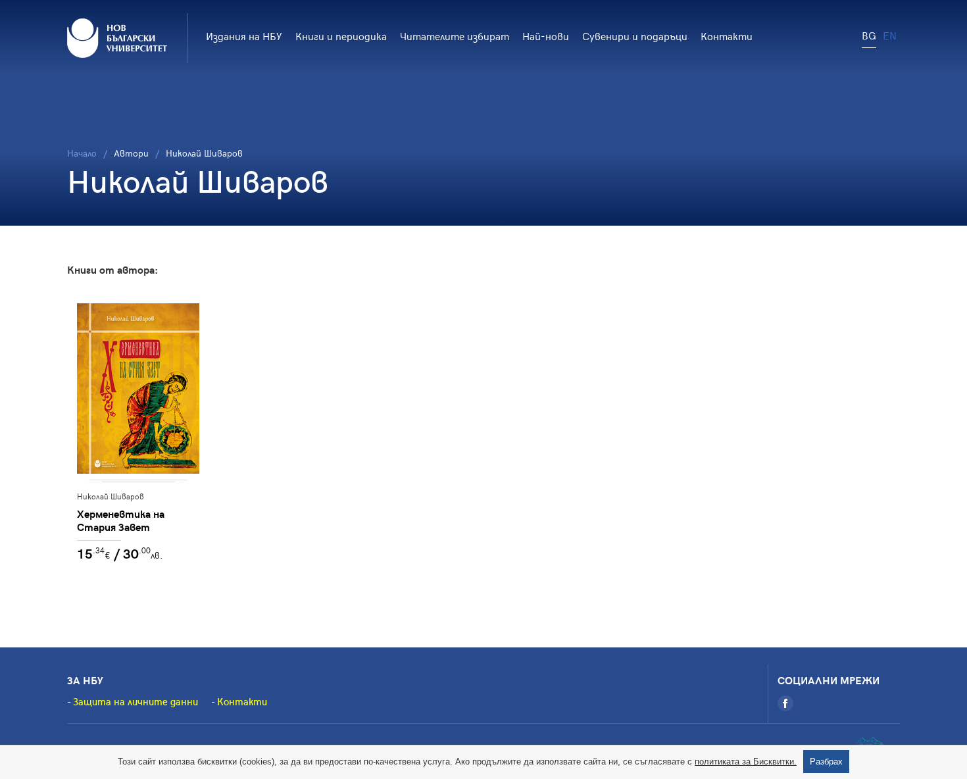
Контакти (727, 35)
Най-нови (545, 35)
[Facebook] (785, 703)
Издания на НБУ (244, 35)
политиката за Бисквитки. (746, 761)
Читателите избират (454, 35)
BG (869, 35)
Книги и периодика (341, 35)
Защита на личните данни (135, 701)
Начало (82, 153)
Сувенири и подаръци (634, 35)
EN (890, 35)
